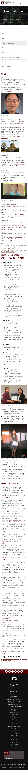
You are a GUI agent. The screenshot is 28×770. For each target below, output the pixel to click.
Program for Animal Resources (14, 699)
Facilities (14, 718)
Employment (23, 765)
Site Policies (18, 767)
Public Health (14, 735)
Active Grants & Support (8, 52)
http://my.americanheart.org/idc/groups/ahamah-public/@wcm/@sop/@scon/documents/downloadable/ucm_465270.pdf (14, 238)
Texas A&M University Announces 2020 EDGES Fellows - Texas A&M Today (13, 165)
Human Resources (14, 714)
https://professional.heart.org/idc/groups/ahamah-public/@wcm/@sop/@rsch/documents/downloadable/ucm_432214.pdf (13, 216)
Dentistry (14, 728)
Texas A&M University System (17, 763)
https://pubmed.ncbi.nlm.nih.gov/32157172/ (13, 509)
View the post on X (6, 91)
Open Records (8, 764)
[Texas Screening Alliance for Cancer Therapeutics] (11, 753)
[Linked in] (15, 671)
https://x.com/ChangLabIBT (17, 123)
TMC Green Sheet (14, 703)
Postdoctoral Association (14, 698)
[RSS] (18, 671)
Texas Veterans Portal (6, 767)
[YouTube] (21, 671)
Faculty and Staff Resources (14, 704)
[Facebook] (6, 671)
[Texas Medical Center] (19, 753)
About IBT (14, 694)
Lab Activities (5, 48)
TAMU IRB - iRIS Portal (14, 701)
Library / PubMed (14, 711)
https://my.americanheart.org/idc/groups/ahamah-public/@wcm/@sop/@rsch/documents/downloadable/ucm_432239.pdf (13, 227)
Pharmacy (14, 733)
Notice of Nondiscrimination (14, 765)
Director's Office (14, 696)
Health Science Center (14, 726)
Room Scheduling (14, 712)
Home (4, 16)
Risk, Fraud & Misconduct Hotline (19, 764)
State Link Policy (4, 765)
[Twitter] (9, 671)
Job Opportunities (14, 716)
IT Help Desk (14, 746)
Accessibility (23, 767)
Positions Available (7, 66)
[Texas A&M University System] (6, 753)
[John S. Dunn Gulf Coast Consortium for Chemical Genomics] (14, 755)
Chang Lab (5, 34)
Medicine (14, 730)
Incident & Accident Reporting (14, 706)
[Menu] (25, 3)
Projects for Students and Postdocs (11, 57)
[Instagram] (12, 671)
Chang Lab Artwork (7, 62)
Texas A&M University (6, 763)
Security (14, 719)
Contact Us (14, 742)
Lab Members (5, 38)
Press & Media (14, 744)
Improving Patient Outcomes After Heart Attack (13, 206)
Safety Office (14, 709)
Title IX (14, 747)
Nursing (14, 732)
